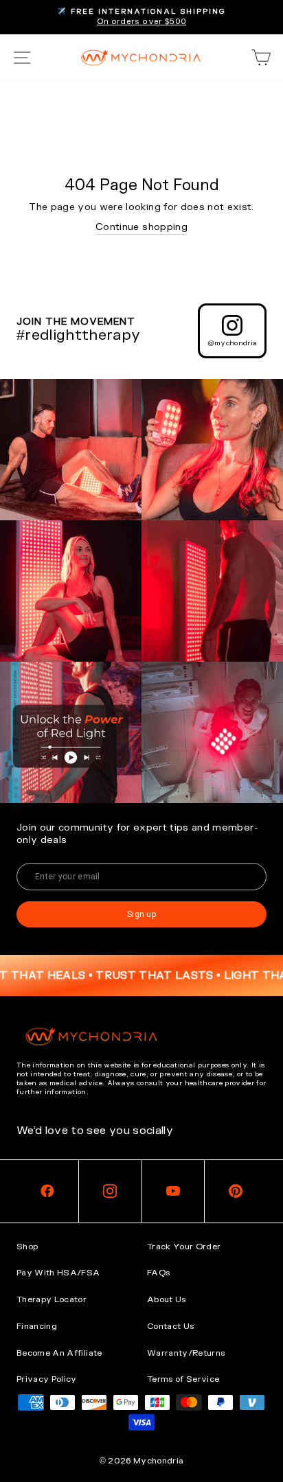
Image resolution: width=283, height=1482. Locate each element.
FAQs (158, 1272)
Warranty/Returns (186, 1352)
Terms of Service (183, 1379)
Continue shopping (141, 227)
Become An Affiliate (59, 1352)
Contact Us (170, 1326)
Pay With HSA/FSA (58, 1272)
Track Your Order (184, 1246)
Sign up (141, 914)
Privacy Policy (46, 1379)
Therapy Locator (51, 1299)
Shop (27, 1246)
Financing (36, 1326)
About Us (166, 1299)
